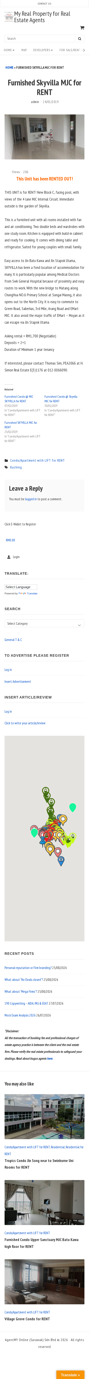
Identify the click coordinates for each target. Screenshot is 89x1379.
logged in (31, 499)
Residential (58, 1147)
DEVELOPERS (41, 50)
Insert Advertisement (18, 681)
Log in (8, 669)
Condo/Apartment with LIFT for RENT (37, 460)
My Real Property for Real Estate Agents (42, 17)
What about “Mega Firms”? (21, 991)
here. (50, 1058)
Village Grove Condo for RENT (27, 1318)
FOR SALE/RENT (70, 50)
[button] (58, 852)
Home (8, 50)
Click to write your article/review (25, 723)
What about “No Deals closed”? (24, 979)
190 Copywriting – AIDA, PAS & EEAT (26, 1003)
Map (24, 50)
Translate (32, 593)
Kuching (16, 467)
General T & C (13, 640)
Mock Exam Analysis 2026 (20, 1015)
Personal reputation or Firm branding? (28, 968)
